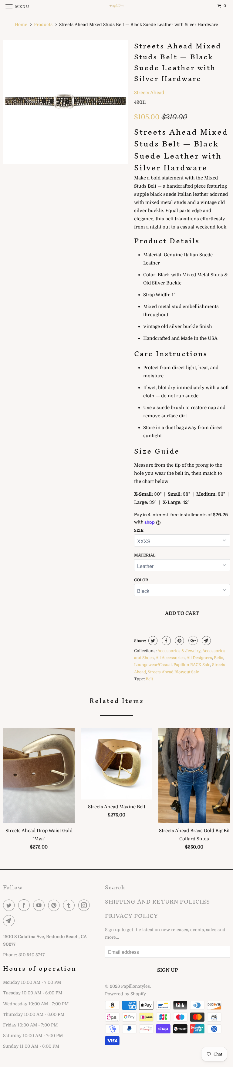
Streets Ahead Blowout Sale (173, 672)
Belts (218, 657)
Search (115, 887)
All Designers (199, 657)
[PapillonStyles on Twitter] (10, 905)
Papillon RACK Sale (192, 664)
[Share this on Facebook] (165, 640)
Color (141, 580)
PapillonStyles (135, 986)
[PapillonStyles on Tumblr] (70, 905)
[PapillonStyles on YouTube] (40, 905)
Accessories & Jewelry (179, 650)
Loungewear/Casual (153, 664)
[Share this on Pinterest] (179, 640)
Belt (149, 679)
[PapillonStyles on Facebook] (25, 905)
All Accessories (170, 657)
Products (43, 24)
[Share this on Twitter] (152, 640)
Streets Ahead (149, 92)
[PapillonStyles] (116, 6)
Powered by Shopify (125, 993)
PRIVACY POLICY (131, 916)
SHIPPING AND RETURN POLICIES (157, 902)
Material (144, 555)
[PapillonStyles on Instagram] (85, 905)
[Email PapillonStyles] (10, 920)
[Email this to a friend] (205, 640)
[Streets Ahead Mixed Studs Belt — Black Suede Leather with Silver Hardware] (65, 101)
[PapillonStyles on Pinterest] (55, 905)
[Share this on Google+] (192, 640)
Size (139, 530)
